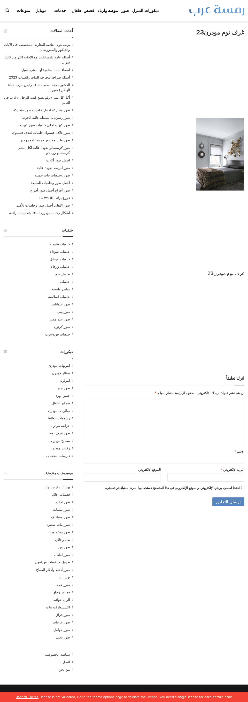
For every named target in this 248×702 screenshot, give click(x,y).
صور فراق (62, 615)
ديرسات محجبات (58, 456)
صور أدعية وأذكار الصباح (53, 570)
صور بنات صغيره (58, 524)
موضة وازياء (108, 10)
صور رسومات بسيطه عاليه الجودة (46, 118)
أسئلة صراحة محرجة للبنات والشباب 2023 (39, 77)
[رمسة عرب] (216, 10)
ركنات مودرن (60, 448)
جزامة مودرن (60, 426)
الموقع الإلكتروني (149, 469)
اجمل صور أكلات (58, 160)
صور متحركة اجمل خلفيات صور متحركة (41, 110)
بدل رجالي (62, 540)
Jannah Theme (27, 697)
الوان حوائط (61, 600)
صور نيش (63, 388)
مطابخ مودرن (60, 441)
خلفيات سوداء (60, 252)
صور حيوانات (61, 304)
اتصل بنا (64, 662)
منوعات (23, 10)
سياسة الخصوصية (57, 654)
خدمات (60, 10)
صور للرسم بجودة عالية (53, 168)
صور (125, 10)
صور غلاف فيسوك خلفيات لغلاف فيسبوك (41, 133)
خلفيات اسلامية (59, 297)
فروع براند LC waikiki (54, 198)
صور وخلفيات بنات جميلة (52, 175)
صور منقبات (61, 509)
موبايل (40, 10)
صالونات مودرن (59, 411)
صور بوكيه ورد (60, 532)
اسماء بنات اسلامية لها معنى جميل (45, 70)
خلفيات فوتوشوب (57, 334)
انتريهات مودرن (59, 365)
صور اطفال (62, 555)
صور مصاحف (60, 517)
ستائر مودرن (61, 373)
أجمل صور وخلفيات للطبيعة (50, 183)
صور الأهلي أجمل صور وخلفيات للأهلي (43, 205)
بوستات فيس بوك (57, 487)
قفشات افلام (61, 494)
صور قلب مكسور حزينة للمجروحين (45, 140)
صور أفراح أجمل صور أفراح (50, 190)
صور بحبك (63, 637)
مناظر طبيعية (60, 289)
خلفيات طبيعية (60, 244)
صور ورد (64, 547)
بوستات (64, 577)
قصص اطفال (83, 10)
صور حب (63, 585)
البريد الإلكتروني (232, 469)
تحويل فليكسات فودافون (52, 562)
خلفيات (65, 282)
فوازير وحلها (61, 592)
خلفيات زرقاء (60, 267)
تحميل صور (62, 274)
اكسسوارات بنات (58, 607)
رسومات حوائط (59, 418)
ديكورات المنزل (145, 10)
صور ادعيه (62, 502)
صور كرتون (62, 327)
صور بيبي (63, 312)
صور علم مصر (60, 319)
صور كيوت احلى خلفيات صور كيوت (45, 125)
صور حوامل (61, 630)
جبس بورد (63, 396)
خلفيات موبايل (60, 259)
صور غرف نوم (60, 433)
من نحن (64, 669)
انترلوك (65, 381)
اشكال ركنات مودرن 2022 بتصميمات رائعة (39, 213)
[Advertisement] (164, 81)
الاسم (239, 451)
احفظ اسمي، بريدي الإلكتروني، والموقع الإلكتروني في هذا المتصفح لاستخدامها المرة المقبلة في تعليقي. (172, 488)
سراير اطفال (61, 403)
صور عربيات (61, 622)
